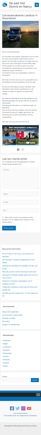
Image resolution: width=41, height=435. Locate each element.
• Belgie (5, 344)
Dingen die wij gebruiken (10, 312)
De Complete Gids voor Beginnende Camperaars (20, 415)
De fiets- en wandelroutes (11, 324)
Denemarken (7, 353)
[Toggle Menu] (38, 394)
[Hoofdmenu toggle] (37, 5)
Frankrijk (5, 363)
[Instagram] (23, 408)
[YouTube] (29, 408)
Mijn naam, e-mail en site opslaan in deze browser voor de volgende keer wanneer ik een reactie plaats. (18, 220)
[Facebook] (18, 150)
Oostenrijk (6, 359)
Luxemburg (6, 347)
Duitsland (5, 350)
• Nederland (6, 340)
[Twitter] (17, 408)
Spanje (5, 366)
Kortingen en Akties (8, 318)
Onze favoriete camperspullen (12, 315)
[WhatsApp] (23, 150)
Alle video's (6, 321)
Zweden (5, 356)
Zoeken (4, 376)
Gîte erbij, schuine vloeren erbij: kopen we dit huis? (19, 272)
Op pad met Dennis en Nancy (20, 4)
